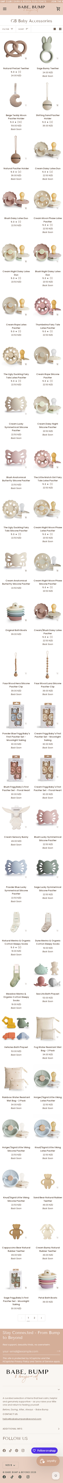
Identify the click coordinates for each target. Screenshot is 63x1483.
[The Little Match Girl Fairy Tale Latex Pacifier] (47, 458)
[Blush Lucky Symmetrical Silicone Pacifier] (47, 818)
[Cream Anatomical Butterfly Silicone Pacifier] (15, 561)
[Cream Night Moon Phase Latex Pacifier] (47, 508)
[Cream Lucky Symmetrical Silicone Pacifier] (15, 405)
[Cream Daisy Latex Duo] (47, 149)
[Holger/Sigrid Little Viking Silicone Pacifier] (15, 1128)
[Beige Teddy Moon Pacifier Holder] (15, 96)
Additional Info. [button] (13, 1428)
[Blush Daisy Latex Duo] (15, 199)
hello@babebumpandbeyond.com (22, 1418)
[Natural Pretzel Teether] (15, 49)
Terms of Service (44, 1361)
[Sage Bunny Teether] (47, 49)
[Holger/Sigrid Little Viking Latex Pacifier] (47, 1078)
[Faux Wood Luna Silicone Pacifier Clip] (47, 664)
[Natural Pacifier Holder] (15, 149)
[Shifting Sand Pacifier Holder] (47, 96)
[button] (31, 1389)
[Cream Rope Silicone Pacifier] (47, 355)
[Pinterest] (16, 1450)
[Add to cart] (26, 58)
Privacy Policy (21, 1361)
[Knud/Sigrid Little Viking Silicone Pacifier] (15, 1178)
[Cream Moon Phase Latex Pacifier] (47, 199)
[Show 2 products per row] (60, 29)
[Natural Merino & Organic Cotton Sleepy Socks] (15, 921)
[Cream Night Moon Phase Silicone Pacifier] (47, 561)
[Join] (57, 1351)
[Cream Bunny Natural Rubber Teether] (47, 1228)
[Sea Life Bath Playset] (47, 975)
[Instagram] (23, 1450)
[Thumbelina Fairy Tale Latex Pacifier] (47, 305)
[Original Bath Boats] (15, 611)
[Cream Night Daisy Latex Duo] (15, 252)
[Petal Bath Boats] (47, 1279)
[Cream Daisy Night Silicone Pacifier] (47, 405)
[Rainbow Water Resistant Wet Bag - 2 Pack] (15, 1078)
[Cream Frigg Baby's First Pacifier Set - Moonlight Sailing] (47, 714)
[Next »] (41, 1317)
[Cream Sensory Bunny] (15, 818)
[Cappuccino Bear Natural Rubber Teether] (15, 1228)
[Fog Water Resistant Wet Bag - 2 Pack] (47, 1028)
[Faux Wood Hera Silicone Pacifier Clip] (15, 664)
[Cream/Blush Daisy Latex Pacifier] (47, 611)
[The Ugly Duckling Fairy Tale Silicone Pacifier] (15, 508)
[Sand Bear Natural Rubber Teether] (47, 1178)
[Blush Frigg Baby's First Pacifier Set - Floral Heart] (15, 768)
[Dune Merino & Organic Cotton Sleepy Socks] (47, 921)
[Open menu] (8, 9)
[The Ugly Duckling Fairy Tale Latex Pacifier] (15, 355)
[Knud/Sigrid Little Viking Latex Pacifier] (47, 1128)
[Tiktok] (10, 1450)
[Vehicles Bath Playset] (15, 1028)
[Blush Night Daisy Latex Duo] (47, 252)
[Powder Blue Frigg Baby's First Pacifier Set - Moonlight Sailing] (15, 714)
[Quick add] (57, 158)
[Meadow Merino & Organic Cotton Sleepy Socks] (15, 975)
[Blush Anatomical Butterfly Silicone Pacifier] (15, 458)
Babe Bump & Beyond (17, 1472)
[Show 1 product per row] (54, 29)
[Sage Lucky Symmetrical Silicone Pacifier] (47, 868)
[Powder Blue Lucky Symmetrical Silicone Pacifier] (15, 868)
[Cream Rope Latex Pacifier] (15, 305)
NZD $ (9, 1465)
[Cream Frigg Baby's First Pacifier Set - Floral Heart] (47, 768)
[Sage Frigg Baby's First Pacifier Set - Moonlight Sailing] (15, 1279)
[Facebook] (4, 1450)
